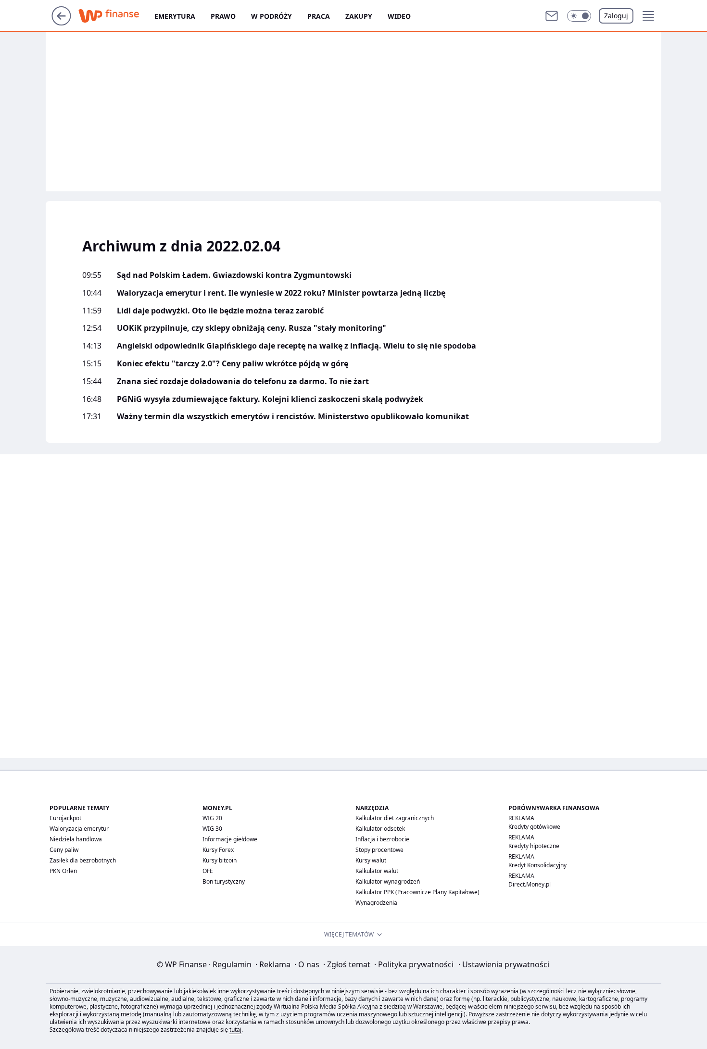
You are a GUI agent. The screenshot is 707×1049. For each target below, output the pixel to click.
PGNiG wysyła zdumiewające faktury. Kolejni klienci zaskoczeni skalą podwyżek (270, 399)
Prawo (223, 16)
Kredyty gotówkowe (534, 827)
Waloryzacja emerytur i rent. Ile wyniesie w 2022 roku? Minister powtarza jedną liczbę (281, 293)
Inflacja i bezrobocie (382, 839)
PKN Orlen (63, 871)
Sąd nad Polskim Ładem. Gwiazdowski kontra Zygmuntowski (234, 275)
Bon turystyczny (223, 881)
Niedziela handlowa (76, 839)
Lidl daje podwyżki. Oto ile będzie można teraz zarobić (220, 311)
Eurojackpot (65, 818)
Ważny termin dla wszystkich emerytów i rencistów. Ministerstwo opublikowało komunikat (293, 417)
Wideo (399, 16)
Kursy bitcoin (219, 860)
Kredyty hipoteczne (533, 846)
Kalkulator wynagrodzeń (387, 881)
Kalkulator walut (376, 871)
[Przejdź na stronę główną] (61, 22)
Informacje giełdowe (229, 839)
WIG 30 (212, 828)
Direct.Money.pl (529, 884)
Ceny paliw (64, 850)
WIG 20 (212, 818)
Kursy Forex (218, 850)
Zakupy (358, 16)
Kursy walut (370, 860)
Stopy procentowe (379, 850)
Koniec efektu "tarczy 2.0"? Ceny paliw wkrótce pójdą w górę (232, 364)
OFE (207, 871)
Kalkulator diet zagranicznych (394, 818)
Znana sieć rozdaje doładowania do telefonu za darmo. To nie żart (243, 381)
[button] (579, 16)
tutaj (235, 1029)
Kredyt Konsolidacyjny (537, 865)
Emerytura (174, 16)
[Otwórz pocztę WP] (551, 16)
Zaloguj (616, 15)
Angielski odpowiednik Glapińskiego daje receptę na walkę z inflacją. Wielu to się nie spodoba (296, 346)
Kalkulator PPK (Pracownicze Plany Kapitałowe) (417, 892)
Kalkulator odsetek (380, 828)
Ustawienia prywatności (503, 964)
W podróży (271, 16)
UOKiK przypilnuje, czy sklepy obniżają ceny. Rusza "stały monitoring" (251, 328)
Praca (318, 16)
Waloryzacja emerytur (79, 828)
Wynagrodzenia (376, 903)
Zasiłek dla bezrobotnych (83, 860)
